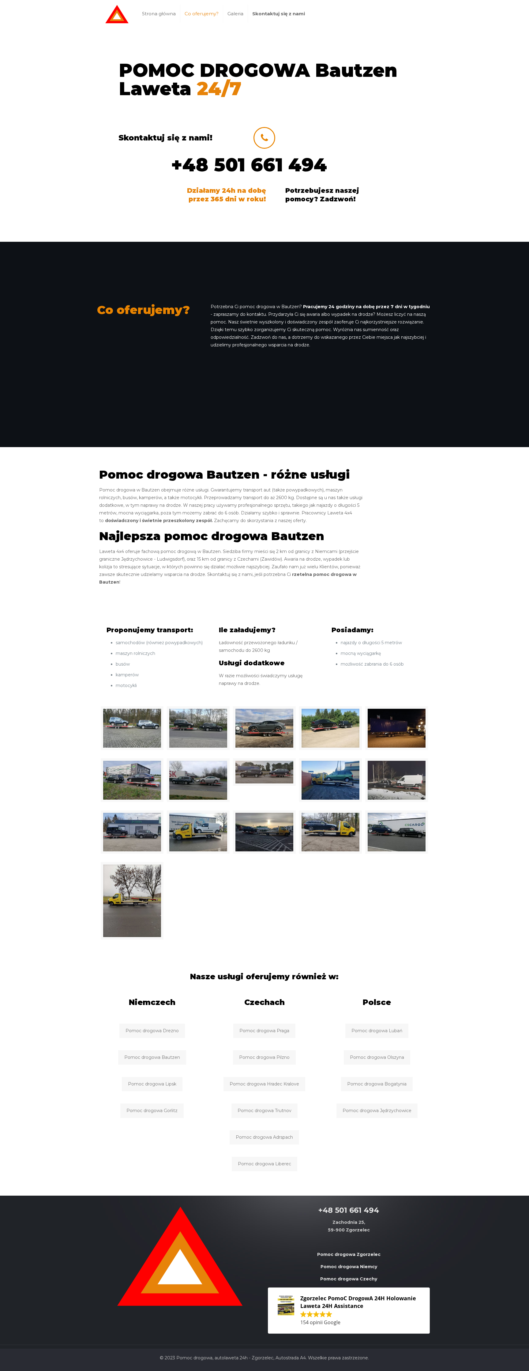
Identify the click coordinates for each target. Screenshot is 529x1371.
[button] (349, 1310)
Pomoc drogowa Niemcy (349, 1266)
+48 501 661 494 (249, 165)
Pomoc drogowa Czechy (348, 1279)
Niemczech (152, 1002)
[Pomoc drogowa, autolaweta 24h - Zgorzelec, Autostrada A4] (117, 14)
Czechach (264, 1002)
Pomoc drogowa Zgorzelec (349, 1254)
